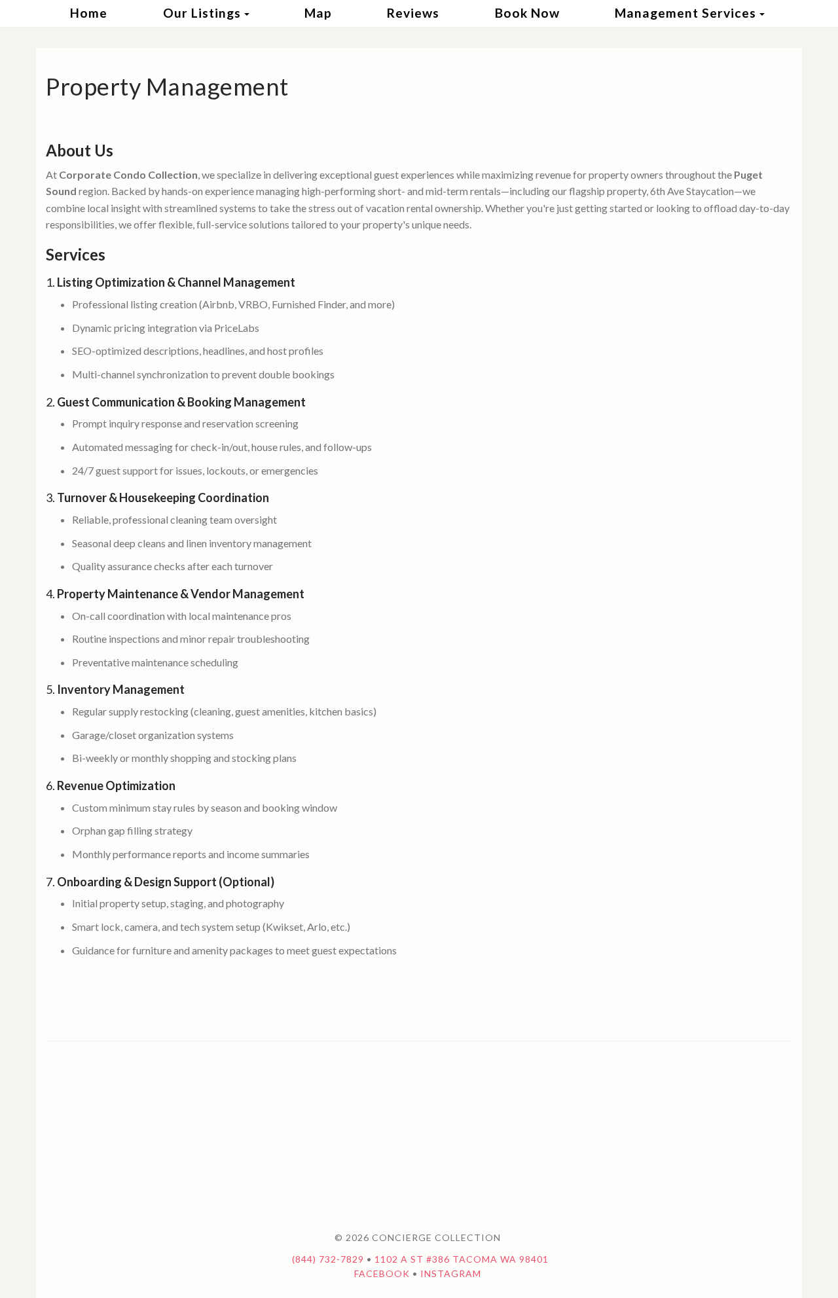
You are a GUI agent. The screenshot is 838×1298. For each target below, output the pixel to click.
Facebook (382, 1273)
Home (88, 12)
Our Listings (202, 12)
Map (318, 12)
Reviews (413, 12)
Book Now (527, 12)
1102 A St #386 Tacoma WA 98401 (461, 1259)
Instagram (450, 1273)
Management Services (685, 12)
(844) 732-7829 (328, 1259)
